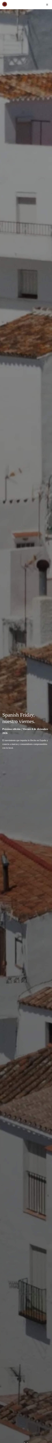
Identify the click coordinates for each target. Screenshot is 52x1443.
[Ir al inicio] (4, 4)
